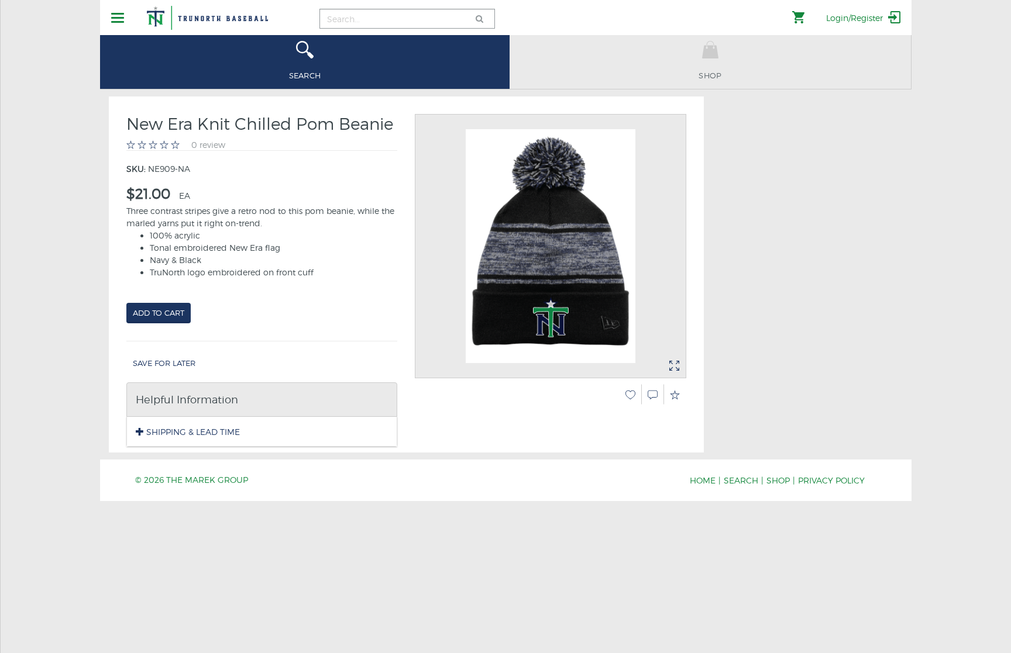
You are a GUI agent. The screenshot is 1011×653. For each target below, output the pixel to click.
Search (741, 480)
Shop (778, 480)
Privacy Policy (831, 480)
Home (703, 480)
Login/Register (855, 18)
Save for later (164, 363)
